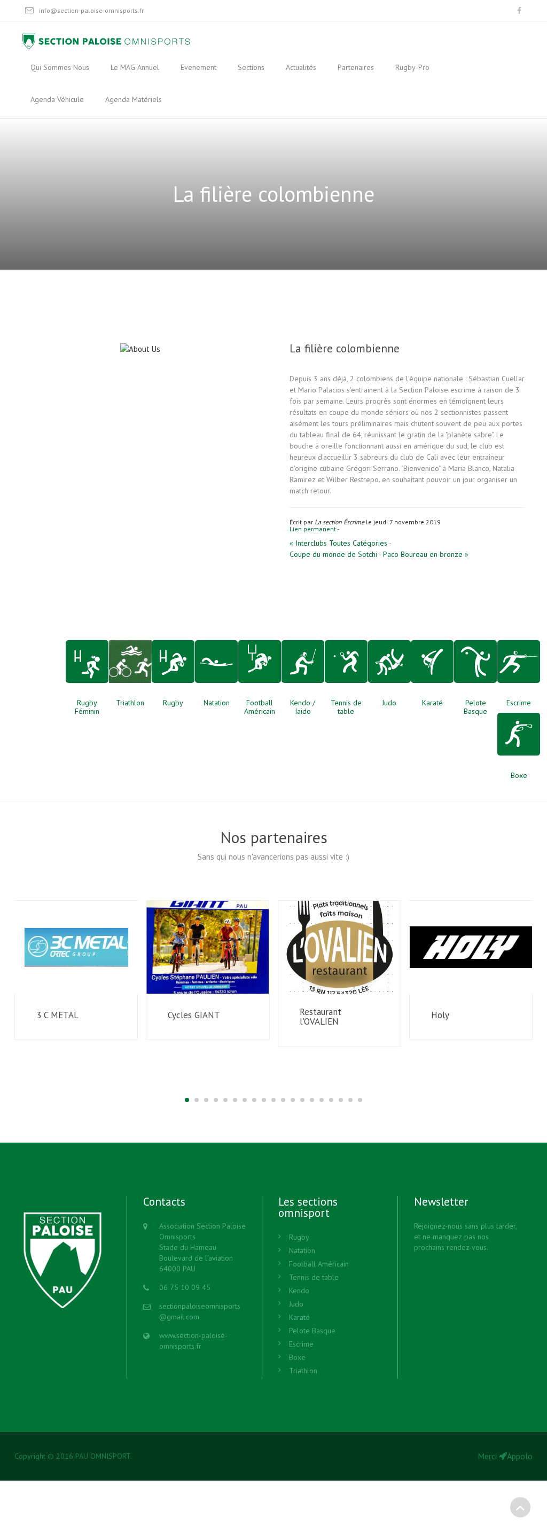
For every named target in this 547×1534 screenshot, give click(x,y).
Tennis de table (314, 1277)
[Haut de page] (520, 1507)
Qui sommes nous (59, 67)
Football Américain (319, 1264)
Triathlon (303, 1370)
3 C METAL (57, 1015)
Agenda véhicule (57, 99)
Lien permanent (313, 528)
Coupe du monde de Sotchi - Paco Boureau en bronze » (379, 554)
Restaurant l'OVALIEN (320, 1017)
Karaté (299, 1317)
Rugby (299, 1237)
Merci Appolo (505, 1456)
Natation (302, 1250)
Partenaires (356, 67)
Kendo (299, 1290)
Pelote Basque (312, 1330)
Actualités (301, 67)
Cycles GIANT (194, 1015)
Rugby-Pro (412, 67)
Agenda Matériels (133, 99)
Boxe (297, 1357)
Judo (296, 1304)
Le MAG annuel (135, 67)
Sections (251, 67)
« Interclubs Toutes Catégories (338, 543)
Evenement (198, 67)
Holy (440, 1015)
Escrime (301, 1344)
